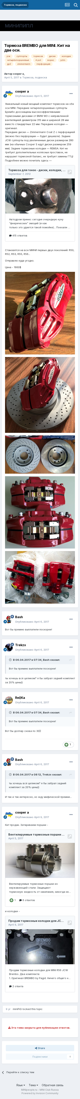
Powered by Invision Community (40, 1093)
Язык (19, 1085)
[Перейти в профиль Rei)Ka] (9, 700)
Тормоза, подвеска (34, 77)
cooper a (18, 73)
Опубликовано (32, 95)
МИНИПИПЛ (19, 26)
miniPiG (17, 1009)
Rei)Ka (20, 698)
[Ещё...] (71, 93)
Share (41, 1048)
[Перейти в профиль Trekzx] (9, 647)
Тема (33, 1085)
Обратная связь (52, 1085)
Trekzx (20, 645)
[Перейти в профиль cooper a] (9, 94)
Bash (19, 617)
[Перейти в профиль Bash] (9, 619)
